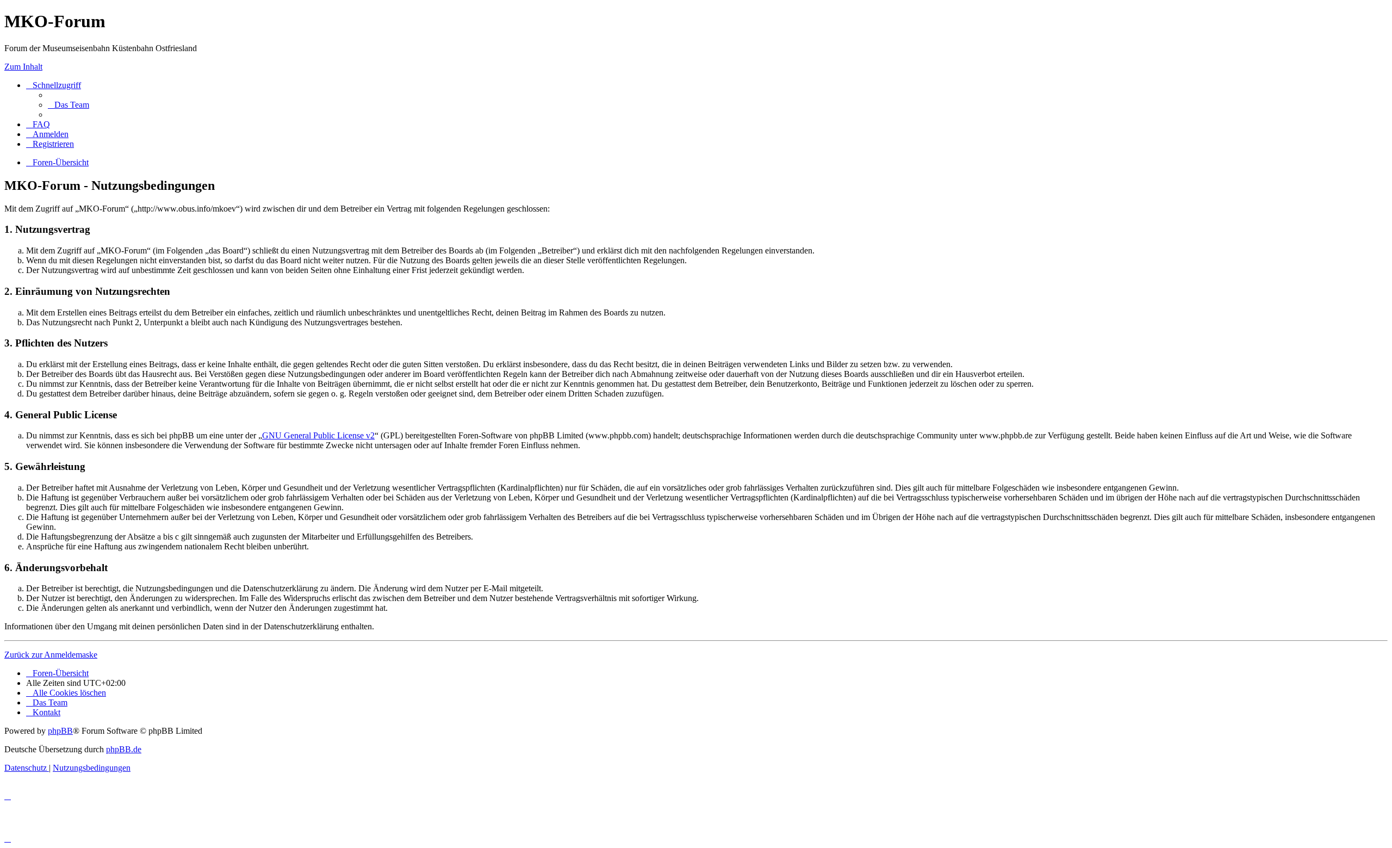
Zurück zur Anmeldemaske (50, 654)
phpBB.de (123, 749)
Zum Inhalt (23, 66)
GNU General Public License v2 (318, 435)
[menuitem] (68, 104)
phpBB (60, 730)
